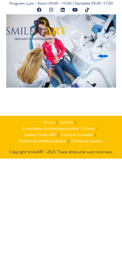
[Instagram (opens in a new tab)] (51, 10)
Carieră (66, 122)
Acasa (49, 122)
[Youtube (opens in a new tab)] (75, 10)
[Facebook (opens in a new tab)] (39, 10)
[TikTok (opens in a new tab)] (85, 10)
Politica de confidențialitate (42, 141)
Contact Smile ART (40, 134)
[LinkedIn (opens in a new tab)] (63, 10)
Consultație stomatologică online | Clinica (58, 128)
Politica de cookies (87, 141)
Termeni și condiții (77, 134)
